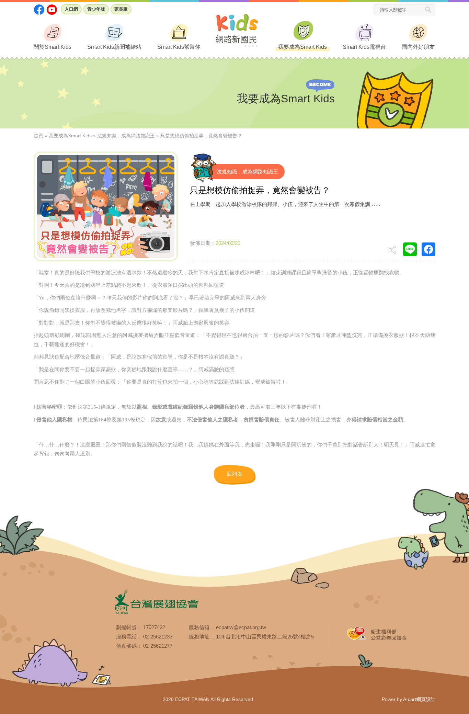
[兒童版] (237, 29)
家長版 (121, 9)
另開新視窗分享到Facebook (428, 249)
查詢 (430, 10)
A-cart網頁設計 (419, 699)
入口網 (71, 9)
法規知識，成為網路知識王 (126, 135)
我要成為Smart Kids (70, 135)
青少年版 (96, 9)
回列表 (234, 474)
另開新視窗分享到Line (410, 249)
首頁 (38, 135)
